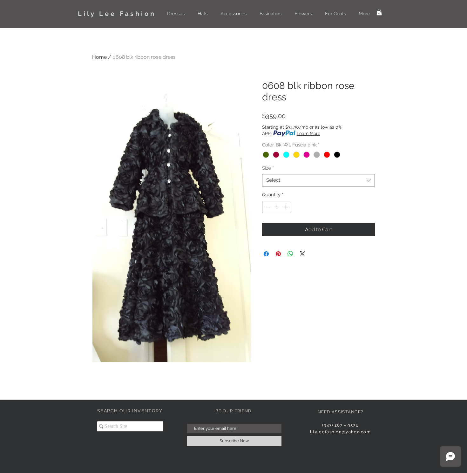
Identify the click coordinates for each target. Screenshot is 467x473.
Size (268, 168)
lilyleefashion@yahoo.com (340, 431)
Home (99, 57)
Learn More (308, 133)
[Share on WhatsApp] (290, 254)
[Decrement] (267, 207)
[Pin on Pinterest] (278, 254)
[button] (175, 13)
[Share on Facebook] (266, 254)
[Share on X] (302, 254)
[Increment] (286, 207)
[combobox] (318, 180)
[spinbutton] (277, 207)
